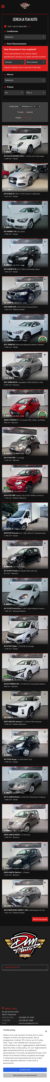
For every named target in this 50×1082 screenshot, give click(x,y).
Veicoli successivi (40, 919)
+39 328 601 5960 (26, 1020)
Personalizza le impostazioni (25, 1075)
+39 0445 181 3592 (26, 1017)
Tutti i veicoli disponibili (18, 26)
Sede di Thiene (10, 1008)
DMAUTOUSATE (12, 967)
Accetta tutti (25, 1070)
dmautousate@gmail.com (28, 1023)
